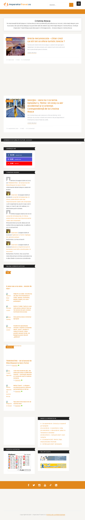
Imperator (14, 195)
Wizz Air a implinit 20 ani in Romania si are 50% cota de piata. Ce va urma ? (18, 249)
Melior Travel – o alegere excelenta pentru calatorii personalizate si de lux (22, 387)
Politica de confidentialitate (55, 515)
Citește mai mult (31, 53)
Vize (8, 272)
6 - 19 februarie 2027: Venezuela (51, 444)
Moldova (10, 347)
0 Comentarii (31, 128)
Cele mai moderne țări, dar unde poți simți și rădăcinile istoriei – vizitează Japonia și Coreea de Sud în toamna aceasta (22, 374)
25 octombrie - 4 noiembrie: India (51, 428)
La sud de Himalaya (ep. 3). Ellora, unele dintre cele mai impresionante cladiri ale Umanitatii (18, 199)
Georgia (9, 101)
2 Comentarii (26, 60)
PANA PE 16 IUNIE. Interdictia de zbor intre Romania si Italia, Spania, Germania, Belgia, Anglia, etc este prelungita (22, 297)
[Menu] (79, 4)
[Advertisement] (42, 81)
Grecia (9, 39)
